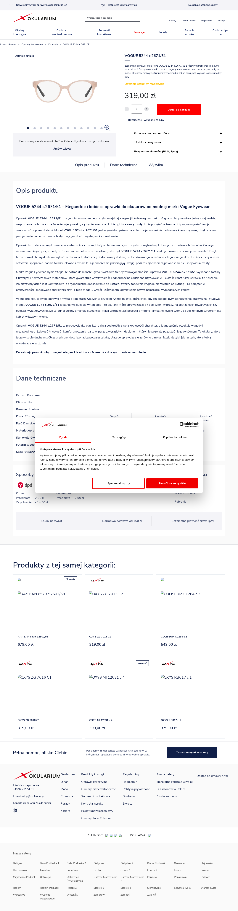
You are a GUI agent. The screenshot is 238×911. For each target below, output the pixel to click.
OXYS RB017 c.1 (171, 720)
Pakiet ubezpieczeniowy (97, 811)
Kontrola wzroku (92, 804)
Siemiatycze (154, 888)
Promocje (139, 32)
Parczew (152, 877)
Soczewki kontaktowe (104, 32)
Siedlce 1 (99, 888)
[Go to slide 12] (101, 128)
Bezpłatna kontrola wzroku (122, 5)
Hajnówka (207, 863)
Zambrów (99, 894)
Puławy (205, 877)
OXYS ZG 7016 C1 (29, 720)
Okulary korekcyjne (19, 32)
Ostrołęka (45, 877)
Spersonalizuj (116, 483)
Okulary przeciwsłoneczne (61, 32)
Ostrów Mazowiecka (105, 877)
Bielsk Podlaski (156, 863)
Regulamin (130, 782)
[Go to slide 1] (28, 128)
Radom (17, 888)
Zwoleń (151, 894)
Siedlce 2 (125, 888)
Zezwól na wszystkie (172, 483)
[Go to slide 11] (95, 128)
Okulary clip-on (220, 32)
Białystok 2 (126, 863)
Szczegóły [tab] (119, 437)
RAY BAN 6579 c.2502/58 (33, 636)
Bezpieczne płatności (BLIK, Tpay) (156, 151)
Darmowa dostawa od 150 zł (152, 133)
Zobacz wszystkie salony (192, 752)
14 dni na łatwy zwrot (147, 142)
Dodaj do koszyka (179, 109)
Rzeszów (72, 888)
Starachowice (208, 888)
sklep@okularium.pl (32, 796)
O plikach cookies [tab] (174, 437)
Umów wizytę (62, 149)
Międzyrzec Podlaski (24, 877)
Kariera (65, 811)
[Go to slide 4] (48, 128)
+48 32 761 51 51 (23, 789)
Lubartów (72, 870)
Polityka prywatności (136, 789)
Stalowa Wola (182, 888)
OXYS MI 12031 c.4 (100, 720)
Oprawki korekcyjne (94, 782)
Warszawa (19, 894)
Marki (64, 789)
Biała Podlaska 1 (49, 863)
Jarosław (45, 870)
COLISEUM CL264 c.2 (174, 636)
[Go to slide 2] (34, 128)
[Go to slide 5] (55, 128)
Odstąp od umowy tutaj (212, 776)
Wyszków (72, 894)
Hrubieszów (20, 870)
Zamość (124, 894)
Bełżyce (17, 863)
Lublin (97, 870)
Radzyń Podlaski (49, 888)
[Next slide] (111, 90)
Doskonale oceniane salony (203, 5)
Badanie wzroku (189, 32)
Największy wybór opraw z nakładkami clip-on (41, 5)
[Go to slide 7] (68, 128)
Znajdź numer (43, 803)
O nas (64, 782)
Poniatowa (180, 877)
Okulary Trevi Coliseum (96, 818)
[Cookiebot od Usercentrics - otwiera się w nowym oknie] (182, 425)
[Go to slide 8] (75, 128)
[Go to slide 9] (81, 128)
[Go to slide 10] (88, 128)
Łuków (205, 870)
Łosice (177, 870)
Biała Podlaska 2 (76, 863)
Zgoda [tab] (63, 437)
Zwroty (127, 804)
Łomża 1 (125, 870)
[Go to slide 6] (61, 128)
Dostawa (129, 796)
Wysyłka (156, 164)
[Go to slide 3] (41, 128)
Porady (163, 32)
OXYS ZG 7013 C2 (100, 636)
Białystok (99, 863)
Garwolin (179, 863)
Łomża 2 (152, 870)
